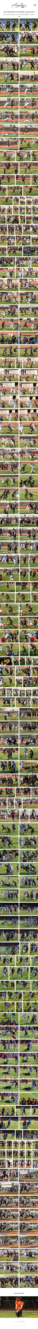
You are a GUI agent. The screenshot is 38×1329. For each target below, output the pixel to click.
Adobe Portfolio (22, 1326)
